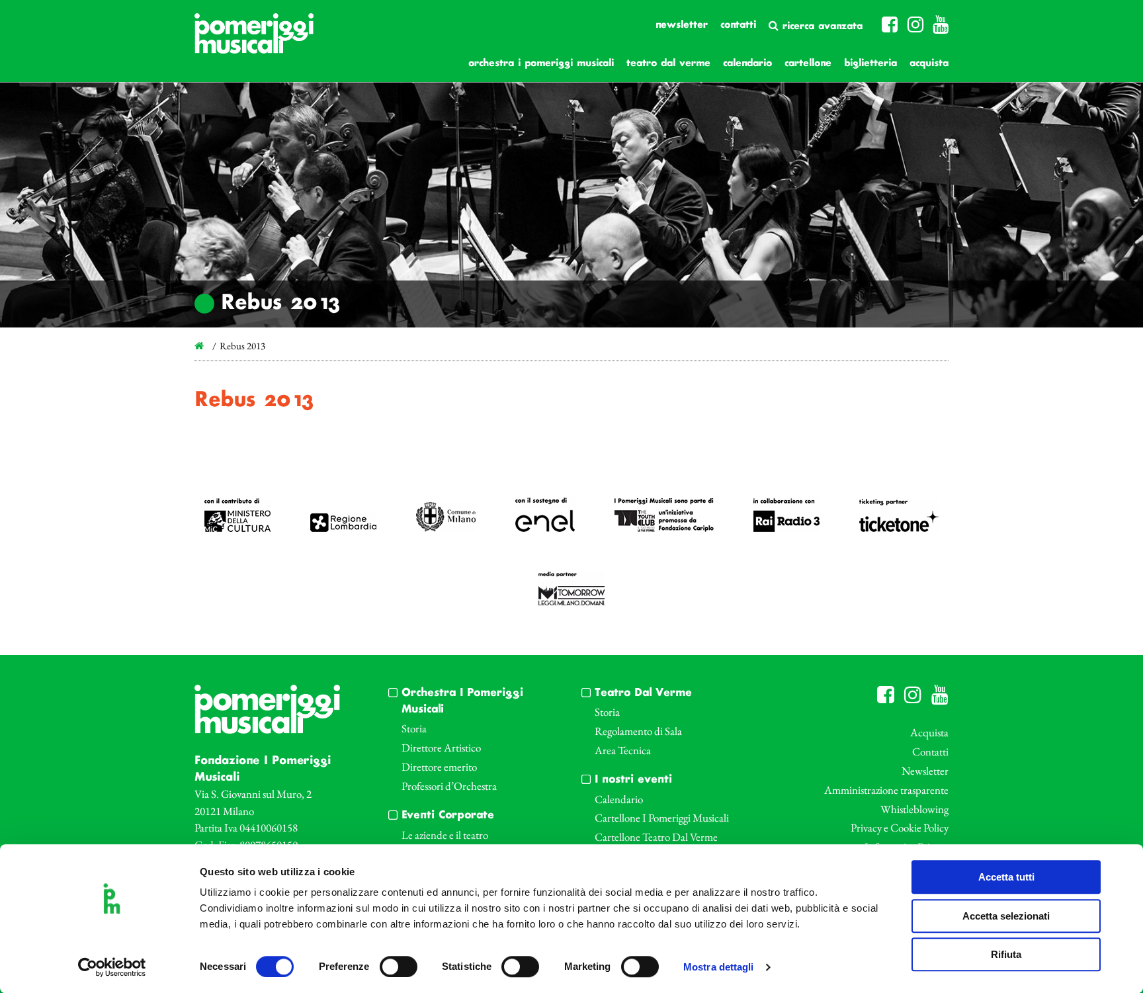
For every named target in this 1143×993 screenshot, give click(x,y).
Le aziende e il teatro (445, 835)
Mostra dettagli (718, 967)
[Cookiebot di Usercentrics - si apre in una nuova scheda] (112, 967)
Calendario (747, 63)
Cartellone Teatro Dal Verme (656, 837)
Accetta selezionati (1006, 916)
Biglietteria (870, 63)
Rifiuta (1006, 954)
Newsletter (682, 25)
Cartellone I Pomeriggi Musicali (662, 817)
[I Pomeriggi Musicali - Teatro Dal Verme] (254, 40)
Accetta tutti (1006, 877)
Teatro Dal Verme (668, 63)
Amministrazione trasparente (886, 790)
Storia (414, 728)
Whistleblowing (914, 809)
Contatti (738, 25)
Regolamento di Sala (638, 731)
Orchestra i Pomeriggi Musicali (541, 63)
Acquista (929, 63)
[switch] (398, 966)
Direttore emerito (439, 766)
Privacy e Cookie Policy (900, 827)
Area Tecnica (623, 750)
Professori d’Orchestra (449, 786)
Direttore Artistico (441, 747)
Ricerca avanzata (821, 26)
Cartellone (807, 63)
